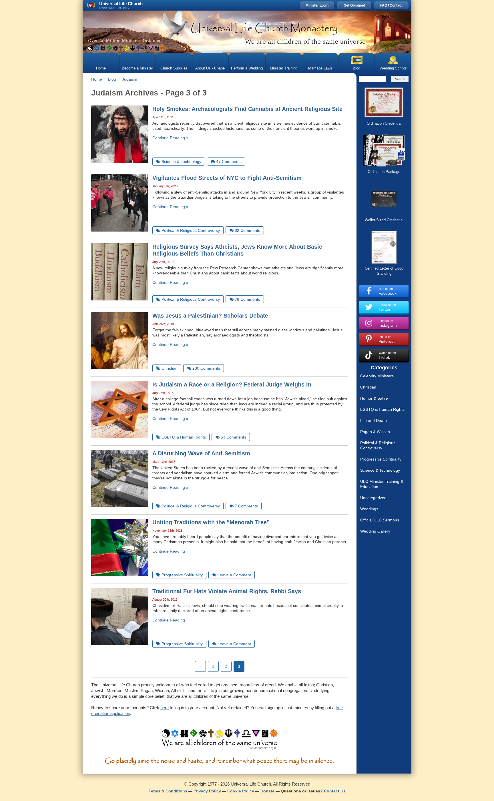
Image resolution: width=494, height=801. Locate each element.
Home (101, 68)
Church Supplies (174, 68)
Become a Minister (137, 68)
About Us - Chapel (210, 68)
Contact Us (335, 791)
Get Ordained (354, 5)
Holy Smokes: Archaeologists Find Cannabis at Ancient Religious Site (247, 109)
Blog (356, 68)
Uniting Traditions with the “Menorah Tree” (211, 522)
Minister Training (283, 68)
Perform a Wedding (247, 68)
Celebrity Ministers (377, 376)
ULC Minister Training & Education (381, 484)
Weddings (369, 509)
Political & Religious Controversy (377, 445)
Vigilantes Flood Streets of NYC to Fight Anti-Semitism (227, 178)
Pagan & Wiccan (375, 431)
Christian (368, 387)
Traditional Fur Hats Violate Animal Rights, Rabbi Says (226, 591)
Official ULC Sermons (379, 520)
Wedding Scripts (393, 68)
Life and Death (373, 420)
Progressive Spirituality (380, 459)
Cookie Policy (240, 791)
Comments (229, 161)
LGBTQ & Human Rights (382, 409)
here (164, 707)
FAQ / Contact (391, 5)
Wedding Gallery (375, 531)
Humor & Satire (374, 398)
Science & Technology (380, 470)
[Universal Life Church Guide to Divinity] (219, 741)
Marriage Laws (320, 68)
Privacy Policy (207, 791)
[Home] (247, 32)
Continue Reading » (170, 138)
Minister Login (317, 5)
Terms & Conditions (168, 791)
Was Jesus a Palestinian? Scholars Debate (210, 315)
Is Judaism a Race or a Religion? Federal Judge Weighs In (231, 384)
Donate (267, 791)
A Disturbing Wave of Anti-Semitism (201, 453)
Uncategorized (373, 497)
